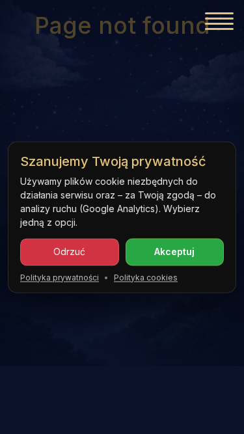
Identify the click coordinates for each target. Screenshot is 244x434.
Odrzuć (69, 251)
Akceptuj (174, 251)
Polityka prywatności (59, 277)
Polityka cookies (146, 277)
